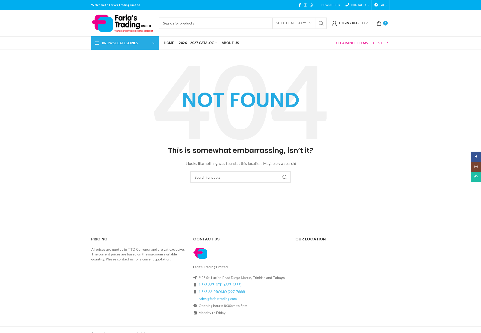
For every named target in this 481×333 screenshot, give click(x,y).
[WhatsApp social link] (311, 5)
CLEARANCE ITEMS (352, 43)
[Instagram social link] (305, 5)
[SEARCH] (321, 23)
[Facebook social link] (299, 5)
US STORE (381, 43)
